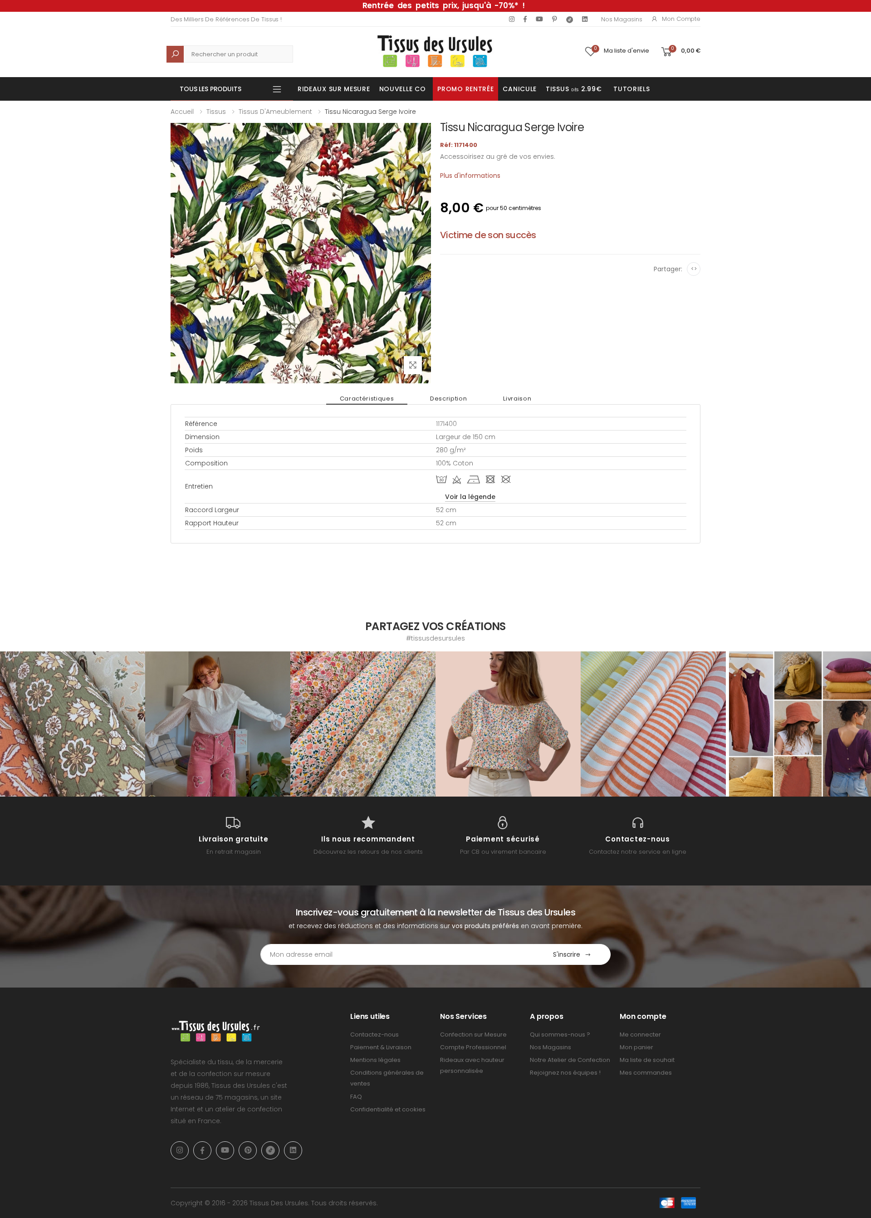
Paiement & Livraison (380, 1047)
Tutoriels (631, 88)
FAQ (356, 1096)
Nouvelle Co (402, 88)
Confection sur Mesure (473, 1034)
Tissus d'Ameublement (275, 111)
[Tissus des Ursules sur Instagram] (72, 724)
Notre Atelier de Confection (570, 1060)
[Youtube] (539, 19)
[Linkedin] (584, 19)
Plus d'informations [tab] (470, 175)
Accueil (182, 111)
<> (694, 269)
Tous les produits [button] (210, 88)
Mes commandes (646, 1072)
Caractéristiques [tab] (367, 398)
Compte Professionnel (473, 1047)
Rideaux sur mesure (334, 88)
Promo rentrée (465, 88)
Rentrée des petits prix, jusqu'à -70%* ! (443, 5)
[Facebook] (525, 19)
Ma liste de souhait (647, 1060)
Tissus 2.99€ (574, 88)
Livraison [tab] (517, 398)
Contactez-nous (374, 1034)
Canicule (520, 88)
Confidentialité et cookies (388, 1109)
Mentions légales (375, 1060)
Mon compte (681, 19)
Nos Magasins (621, 19)
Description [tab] (448, 398)
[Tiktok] (569, 19)
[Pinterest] (554, 19)
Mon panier (636, 1047)
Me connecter (640, 1034)
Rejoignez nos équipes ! (565, 1072)
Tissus (216, 111)
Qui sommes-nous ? (560, 1034)
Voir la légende (470, 496)
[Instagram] (511, 19)
